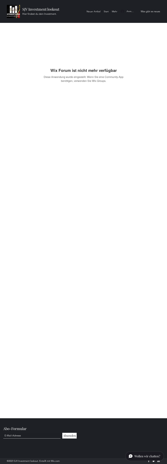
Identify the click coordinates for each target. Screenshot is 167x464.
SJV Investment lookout (40, 9)
